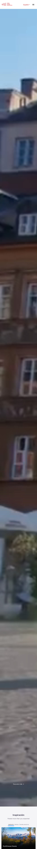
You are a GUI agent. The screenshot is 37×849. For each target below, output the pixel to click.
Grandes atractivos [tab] (24, 824)
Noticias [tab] (16, 824)
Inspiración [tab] (11, 824)
